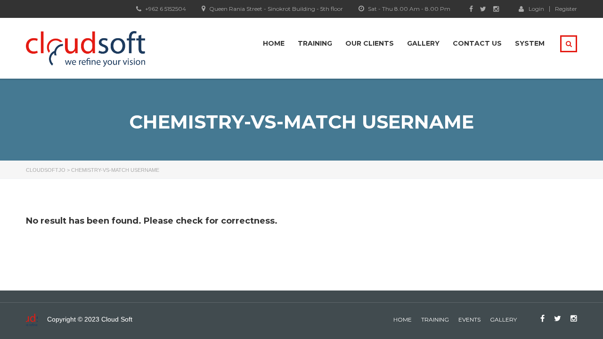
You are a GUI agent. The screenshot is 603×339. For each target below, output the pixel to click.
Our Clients (369, 43)
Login (536, 8)
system (530, 43)
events (469, 319)
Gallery (423, 43)
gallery (503, 319)
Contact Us (477, 43)
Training (315, 43)
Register (566, 9)
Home (274, 43)
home (402, 319)
